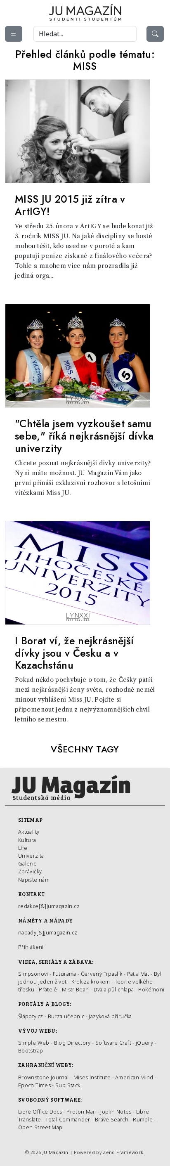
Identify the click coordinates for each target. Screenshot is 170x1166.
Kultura (27, 840)
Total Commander (67, 1119)
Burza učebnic (66, 1016)
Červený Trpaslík (102, 973)
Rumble (143, 1119)
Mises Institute (92, 1077)
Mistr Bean (75, 989)
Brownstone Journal (43, 1077)
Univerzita (31, 855)
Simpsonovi (33, 973)
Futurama (64, 973)
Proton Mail (81, 1111)
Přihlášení (31, 947)
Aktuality (28, 831)
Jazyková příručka (110, 1016)
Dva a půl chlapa (114, 989)
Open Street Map (40, 1127)
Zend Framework (123, 1152)
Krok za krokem (90, 981)
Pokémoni (151, 989)
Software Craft (113, 1042)
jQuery (144, 1042)
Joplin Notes (115, 1111)
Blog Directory (72, 1042)
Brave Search (112, 1119)
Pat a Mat (138, 973)
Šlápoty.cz (30, 1016)
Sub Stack (67, 1085)
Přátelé (48, 989)
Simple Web (34, 1042)
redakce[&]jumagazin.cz (49, 906)
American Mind (134, 1077)
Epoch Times (34, 1085)
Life (22, 847)
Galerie (27, 863)
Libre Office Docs (40, 1111)
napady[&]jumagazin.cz (48, 932)
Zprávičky (30, 871)
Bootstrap (30, 1050)
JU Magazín (55, 1152)
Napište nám (34, 879)
